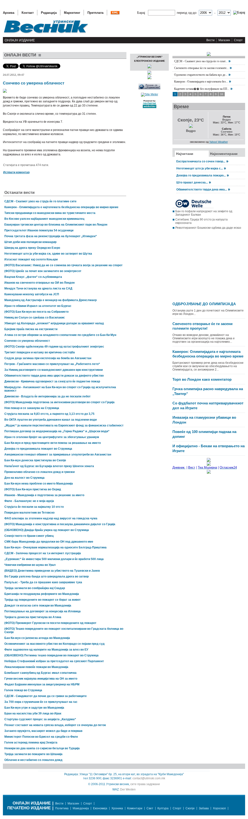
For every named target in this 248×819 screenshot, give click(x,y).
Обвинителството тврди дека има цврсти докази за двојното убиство (54, 375)
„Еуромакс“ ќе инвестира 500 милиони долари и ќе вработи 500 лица (54, 559)
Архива (8, 13)
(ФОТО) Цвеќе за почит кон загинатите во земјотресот (42, 271)
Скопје (190, 808)
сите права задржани (145, 784)
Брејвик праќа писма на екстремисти (30, 329)
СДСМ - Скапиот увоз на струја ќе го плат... (200, 61)
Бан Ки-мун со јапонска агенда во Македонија (37, 638)
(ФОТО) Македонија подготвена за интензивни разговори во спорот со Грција (59, 402)
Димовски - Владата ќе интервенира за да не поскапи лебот (47, 396)
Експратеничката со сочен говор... (200, 161)
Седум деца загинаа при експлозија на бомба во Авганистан (47, 358)
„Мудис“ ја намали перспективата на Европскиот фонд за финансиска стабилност (64, 425)
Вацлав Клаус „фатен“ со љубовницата (33, 277)
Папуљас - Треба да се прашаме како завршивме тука (43, 582)
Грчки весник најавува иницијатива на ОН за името (40, 678)
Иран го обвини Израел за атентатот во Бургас (37, 306)
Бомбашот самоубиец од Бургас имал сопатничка (40, 673)
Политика (62, 808)
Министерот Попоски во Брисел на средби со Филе (41, 736)
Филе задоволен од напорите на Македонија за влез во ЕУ (46, 649)
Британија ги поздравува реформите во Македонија (41, 594)
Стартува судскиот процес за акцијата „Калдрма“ (40, 719)
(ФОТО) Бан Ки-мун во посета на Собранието (36, 311)
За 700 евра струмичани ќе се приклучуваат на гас (41, 702)
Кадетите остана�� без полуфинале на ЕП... (201, 89)
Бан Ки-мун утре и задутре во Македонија (34, 707)
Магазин (224, 40)
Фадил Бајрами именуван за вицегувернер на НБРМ (41, 684)
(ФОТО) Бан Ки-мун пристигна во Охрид (32, 489)
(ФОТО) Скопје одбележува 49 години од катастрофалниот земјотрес (54, 346)
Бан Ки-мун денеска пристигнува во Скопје (35, 460)
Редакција (49, 13)
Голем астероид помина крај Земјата (30, 742)
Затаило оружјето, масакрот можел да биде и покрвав (43, 731)
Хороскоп (219, 808)
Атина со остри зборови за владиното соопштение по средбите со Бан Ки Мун (60, 335)
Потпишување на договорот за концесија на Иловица (42, 611)
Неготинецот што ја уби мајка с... (199, 168)
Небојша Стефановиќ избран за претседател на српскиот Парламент (54, 661)
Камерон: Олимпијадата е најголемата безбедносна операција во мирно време (207, 353)
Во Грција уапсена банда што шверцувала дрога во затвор (46, 576)
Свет (150, 808)
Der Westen (128, 789)
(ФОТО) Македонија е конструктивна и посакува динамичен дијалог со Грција (59, 524)
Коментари (134, 808)
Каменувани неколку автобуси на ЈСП (31, 294)
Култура (163, 808)
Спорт (238, 40)
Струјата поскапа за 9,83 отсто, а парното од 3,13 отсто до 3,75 (49, 414)
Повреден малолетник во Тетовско (29, 512)
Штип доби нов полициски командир (30, 242)
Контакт (28, 13)
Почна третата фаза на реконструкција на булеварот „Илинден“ (50, 236)
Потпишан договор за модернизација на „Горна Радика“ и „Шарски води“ (56, 431)
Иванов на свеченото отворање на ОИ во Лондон (39, 282)
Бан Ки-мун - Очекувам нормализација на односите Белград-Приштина (55, 547)
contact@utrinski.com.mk (148, 778)
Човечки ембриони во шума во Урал (30, 565)
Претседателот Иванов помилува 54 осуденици (38, 230)
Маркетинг (72, 13)
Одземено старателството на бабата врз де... (200, 74)
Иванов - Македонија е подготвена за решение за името (44, 495)
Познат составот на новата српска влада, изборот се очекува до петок (55, 725)
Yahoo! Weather (218, 141)
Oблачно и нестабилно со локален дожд (33, 760)
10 (221, 94)
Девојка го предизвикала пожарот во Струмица (38, 448)
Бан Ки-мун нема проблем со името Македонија (38, 483)
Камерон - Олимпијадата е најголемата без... (201, 81)
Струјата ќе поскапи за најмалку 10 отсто (34, 506)
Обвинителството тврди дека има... (201, 189)
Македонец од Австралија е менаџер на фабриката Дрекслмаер (50, 300)
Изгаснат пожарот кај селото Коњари (31, 259)
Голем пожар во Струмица (23, 690)
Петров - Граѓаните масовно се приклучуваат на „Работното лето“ (52, 364)
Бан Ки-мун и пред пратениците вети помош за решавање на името (52, 443)
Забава (204, 808)
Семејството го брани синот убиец (29, 536)
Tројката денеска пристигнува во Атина (32, 617)
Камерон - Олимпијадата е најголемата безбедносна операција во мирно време (61, 207)
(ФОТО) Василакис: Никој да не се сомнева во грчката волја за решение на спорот (63, 265)
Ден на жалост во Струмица (24, 477)
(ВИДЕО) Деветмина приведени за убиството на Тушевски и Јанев (52, 570)
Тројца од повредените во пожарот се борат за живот (42, 599)
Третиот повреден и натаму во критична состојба (39, 352)
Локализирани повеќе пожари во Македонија (36, 667)
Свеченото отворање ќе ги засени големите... (201, 68)
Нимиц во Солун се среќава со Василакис (34, 317)
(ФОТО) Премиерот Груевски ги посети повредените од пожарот (50, 623)
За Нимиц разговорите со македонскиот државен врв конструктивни (53, 370)
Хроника (117, 808)
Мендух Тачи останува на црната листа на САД (38, 288)
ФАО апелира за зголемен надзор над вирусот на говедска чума (50, 518)
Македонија (81, 808)
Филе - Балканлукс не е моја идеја (29, 501)
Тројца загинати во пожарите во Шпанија (33, 754)
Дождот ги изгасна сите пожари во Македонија (37, 605)
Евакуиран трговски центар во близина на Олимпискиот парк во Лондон (55, 224)
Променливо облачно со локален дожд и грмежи (39, 472)
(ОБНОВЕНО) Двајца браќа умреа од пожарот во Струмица (46, 530)
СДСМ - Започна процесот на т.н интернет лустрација (42, 553)
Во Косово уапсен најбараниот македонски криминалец (44, 218)
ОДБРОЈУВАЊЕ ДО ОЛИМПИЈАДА (204, 304)
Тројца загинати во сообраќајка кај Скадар (34, 588)
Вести (210, 40)
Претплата (95, 13)
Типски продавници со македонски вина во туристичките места (49, 213)
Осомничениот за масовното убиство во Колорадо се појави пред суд (54, 643)
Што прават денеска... (192, 182)
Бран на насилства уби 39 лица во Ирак (32, 713)
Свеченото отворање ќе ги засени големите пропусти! (202, 326)
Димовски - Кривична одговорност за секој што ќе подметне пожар (52, 381)
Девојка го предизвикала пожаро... (201, 175)
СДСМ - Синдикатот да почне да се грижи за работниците (45, 696)
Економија (100, 808)
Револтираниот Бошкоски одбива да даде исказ (208, 227)
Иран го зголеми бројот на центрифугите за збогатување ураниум (51, 437)
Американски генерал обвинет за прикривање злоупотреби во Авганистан (57, 454)
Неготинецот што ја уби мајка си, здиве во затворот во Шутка (48, 253)
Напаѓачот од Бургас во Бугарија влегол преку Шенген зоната (49, 466)
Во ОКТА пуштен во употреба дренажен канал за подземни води (50, 419)
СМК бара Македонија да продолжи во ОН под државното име (48, 541)
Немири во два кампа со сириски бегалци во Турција (42, 748)
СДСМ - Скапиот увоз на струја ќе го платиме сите (40, 201)
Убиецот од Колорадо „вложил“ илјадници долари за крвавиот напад (54, 323)
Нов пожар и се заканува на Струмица (31, 408)
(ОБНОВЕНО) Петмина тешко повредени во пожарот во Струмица (51, 655)
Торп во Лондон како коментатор (202, 379)
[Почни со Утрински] (149, 88)
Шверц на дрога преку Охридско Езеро (32, 248)
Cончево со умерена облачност (27, 340)
